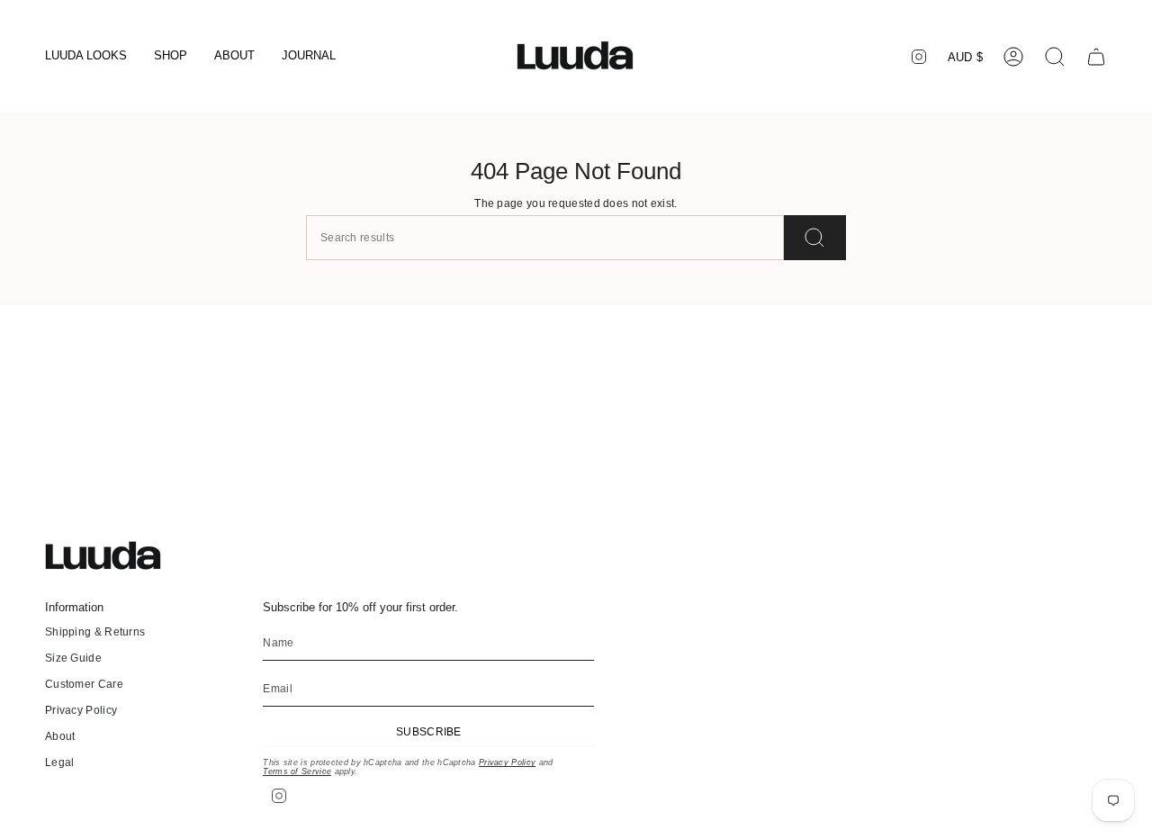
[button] (86, 56)
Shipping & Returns (95, 632)
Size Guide (73, 658)
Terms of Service (297, 771)
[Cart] (1096, 56)
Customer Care (84, 684)
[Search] (815, 237)
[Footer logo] (112, 555)
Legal (60, 762)
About (60, 736)
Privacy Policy (81, 710)
